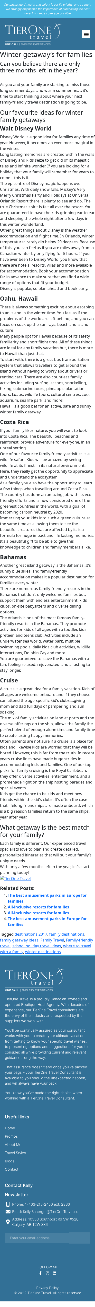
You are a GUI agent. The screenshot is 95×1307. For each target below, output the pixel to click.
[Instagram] (47, 1273)
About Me (13, 1144)
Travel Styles (15, 1152)
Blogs (9, 1161)
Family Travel (52, 940)
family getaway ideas (19, 940)
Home (10, 1128)
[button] (86, 34)
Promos (11, 1136)
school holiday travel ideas (36, 946)
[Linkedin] (54, 1273)
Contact (11, 1169)
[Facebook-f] (40, 1273)
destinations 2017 (31, 934)
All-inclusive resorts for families (38, 907)
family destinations (66, 934)
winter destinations (43, 951)
